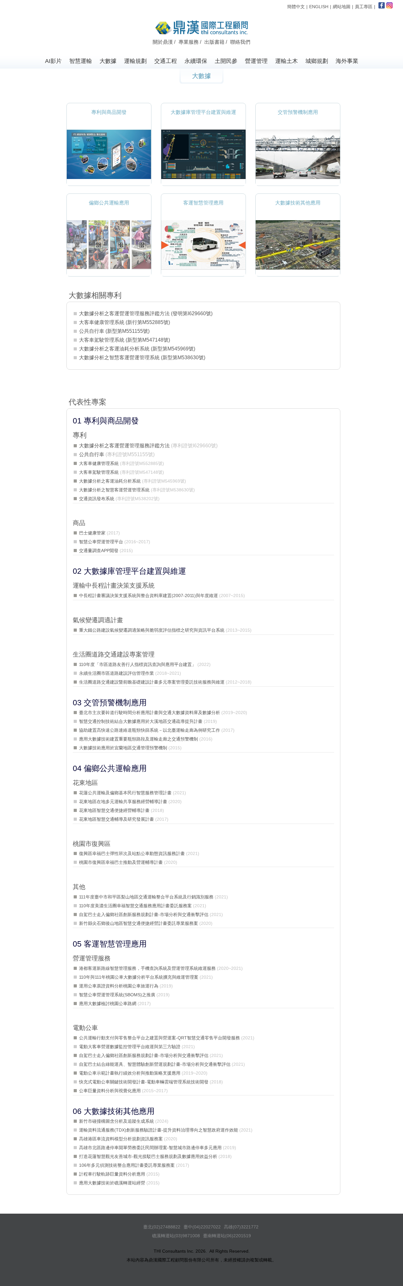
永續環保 (195, 61)
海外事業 (347, 61)
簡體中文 (296, 6)
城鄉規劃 (316, 61)
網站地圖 (341, 6)
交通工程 (165, 61)
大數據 (107, 61)
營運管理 (256, 61)
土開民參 (226, 61)
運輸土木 (286, 61)
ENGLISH (318, 6)
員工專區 (363, 6)
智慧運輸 (80, 61)
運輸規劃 (135, 61)
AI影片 (53, 61)
